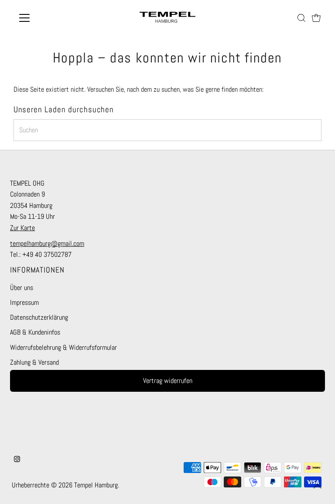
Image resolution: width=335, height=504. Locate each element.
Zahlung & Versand (34, 362)
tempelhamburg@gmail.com (47, 243)
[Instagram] (17, 459)
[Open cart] (316, 17)
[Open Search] (301, 18)
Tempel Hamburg (96, 485)
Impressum (24, 302)
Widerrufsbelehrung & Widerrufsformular (63, 347)
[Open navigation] (50, 18)
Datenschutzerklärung (39, 317)
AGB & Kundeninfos (35, 332)
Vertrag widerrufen (167, 380)
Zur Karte (22, 227)
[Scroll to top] (317, 486)
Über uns (21, 287)
